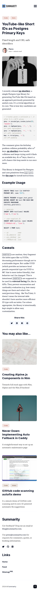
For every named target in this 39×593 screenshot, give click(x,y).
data (13, 18)
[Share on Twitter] (12, 323)
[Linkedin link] (12, 546)
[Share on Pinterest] (27, 323)
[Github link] (7, 546)
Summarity (12, 586)
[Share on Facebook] (22, 323)
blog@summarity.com (11, 529)
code (6, 18)
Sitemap (7, 572)
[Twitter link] (3, 546)
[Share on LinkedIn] (17, 323)
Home (5, 562)
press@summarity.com (16, 535)
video (14, 485)
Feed (4, 567)
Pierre (11, 49)
